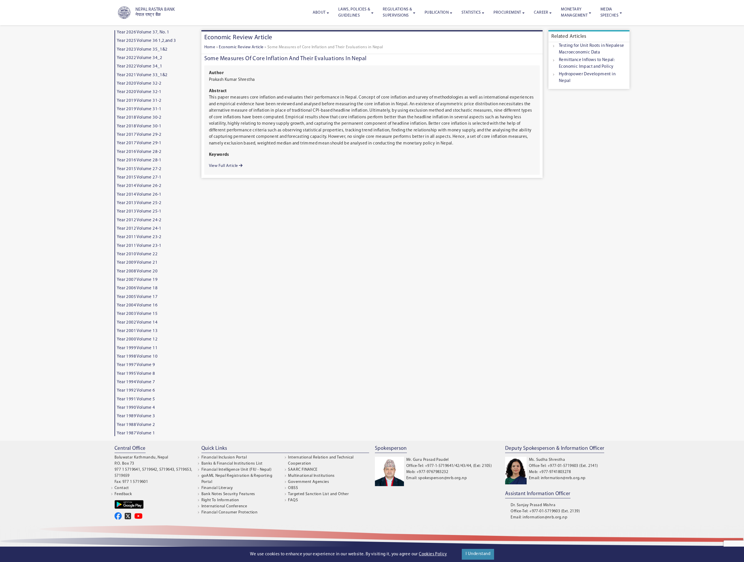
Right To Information (220, 500)
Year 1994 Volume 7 (136, 382)
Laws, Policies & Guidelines (354, 12)
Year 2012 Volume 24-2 (139, 220)
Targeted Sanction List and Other (318, 494)
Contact (122, 488)
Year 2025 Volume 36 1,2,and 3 (146, 41)
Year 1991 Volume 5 (136, 399)
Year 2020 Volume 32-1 (139, 92)
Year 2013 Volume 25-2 (139, 203)
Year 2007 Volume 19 (137, 280)
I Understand (478, 554)
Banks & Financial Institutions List (232, 463)
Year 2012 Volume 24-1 (139, 228)
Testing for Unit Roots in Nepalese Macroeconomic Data (591, 49)
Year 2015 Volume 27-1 (139, 177)
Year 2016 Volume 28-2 (139, 152)
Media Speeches (609, 12)
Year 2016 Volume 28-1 (139, 160)
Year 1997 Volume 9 (136, 365)
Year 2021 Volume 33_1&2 (142, 75)
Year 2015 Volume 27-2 (139, 169)
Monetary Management (574, 12)
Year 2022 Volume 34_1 (139, 66)
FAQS (293, 500)
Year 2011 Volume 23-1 (139, 246)
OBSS (293, 488)
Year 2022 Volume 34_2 (139, 58)
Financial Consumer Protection (229, 512)
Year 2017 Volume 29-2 (139, 135)
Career (541, 12)
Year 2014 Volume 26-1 (139, 194)
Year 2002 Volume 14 (137, 322)
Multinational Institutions (311, 476)
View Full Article (224, 166)
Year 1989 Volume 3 (136, 416)
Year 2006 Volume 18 (137, 288)
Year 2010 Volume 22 (137, 254)
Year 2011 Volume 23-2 (139, 237)
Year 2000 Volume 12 (137, 339)
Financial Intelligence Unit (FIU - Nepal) (236, 470)
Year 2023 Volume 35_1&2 (142, 49)
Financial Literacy (217, 488)
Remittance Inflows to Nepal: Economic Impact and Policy (587, 63)
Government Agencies (308, 482)
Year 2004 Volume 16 (137, 305)
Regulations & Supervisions (397, 12)
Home (209, 47)
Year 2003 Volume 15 (137, 314)
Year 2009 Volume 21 (137, 263)
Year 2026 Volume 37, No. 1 (143, 32)
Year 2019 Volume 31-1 (139, 109)
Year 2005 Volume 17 (137, 297)
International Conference (224, 506)
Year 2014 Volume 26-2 (139, 186)
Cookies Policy (433, 554)
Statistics (471, 12)
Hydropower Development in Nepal (587, 77)
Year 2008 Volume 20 (137, 271)
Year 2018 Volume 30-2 (139, 117)
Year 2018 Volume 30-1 (139, 126)
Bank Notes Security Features (228, 494)
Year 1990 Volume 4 (136, 408)
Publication (437, 12)
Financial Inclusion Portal (224, 457)
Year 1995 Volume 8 (136, 374)
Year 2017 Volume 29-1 (139, 143)
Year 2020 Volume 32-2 (139, 83)
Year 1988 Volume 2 (136, 425)
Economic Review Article (241, 47)
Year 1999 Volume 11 (137, 348)
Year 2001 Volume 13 (137, 331)
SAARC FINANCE (302, 470)
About (319, 12)
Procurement (507, 12)
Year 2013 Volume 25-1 (139, 211)
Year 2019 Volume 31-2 (139, 101)
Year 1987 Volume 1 (136, 433)
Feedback (123, 494)
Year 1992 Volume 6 (136, 390)
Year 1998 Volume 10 (137, 356)
